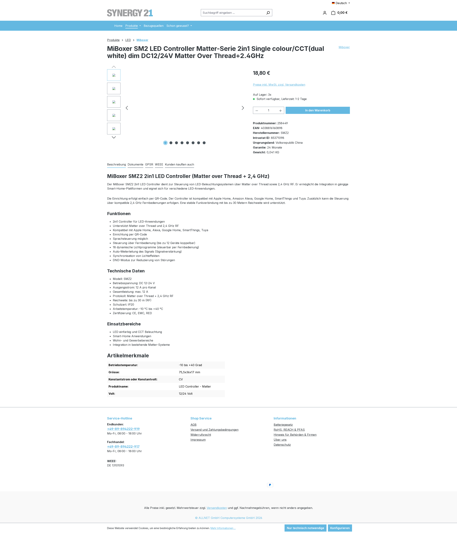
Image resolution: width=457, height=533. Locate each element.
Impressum (198, 439)
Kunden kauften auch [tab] (179, 164)
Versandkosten (217, 508)
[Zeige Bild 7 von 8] (198, 142)
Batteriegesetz (283, 424)
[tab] (116, 164)
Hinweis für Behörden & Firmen (295, 434)
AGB (193, 424)
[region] (176, 107)
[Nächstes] (243, 108)
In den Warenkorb (317, 110)
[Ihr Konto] (324, 12)
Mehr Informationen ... (223, 528)
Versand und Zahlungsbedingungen (214, 429)
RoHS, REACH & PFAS (289, 429)
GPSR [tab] (149, 164)
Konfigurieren (340, 528)
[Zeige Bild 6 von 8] (193, 142)
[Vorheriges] (126, 108)
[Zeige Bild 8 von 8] (204, 142)
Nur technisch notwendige (305, 528)
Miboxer (344, 47)
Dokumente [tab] (135, 164)
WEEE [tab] (159, 164)
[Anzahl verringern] (256, 110)
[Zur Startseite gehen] (130, 11)
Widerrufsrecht (200, 434)
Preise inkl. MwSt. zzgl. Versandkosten (279, 84)
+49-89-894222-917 (123, 446)
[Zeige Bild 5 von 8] (187, 142)
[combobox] (232, 12)
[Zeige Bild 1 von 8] (165, 142)
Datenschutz (282, 444)
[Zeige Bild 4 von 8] (182, 142)
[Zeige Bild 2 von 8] (171, 142)
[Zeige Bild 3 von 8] (176, 142)
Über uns (280, 439)
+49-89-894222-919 (123, 429)
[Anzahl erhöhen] (280, 110)
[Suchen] (268, 12)
